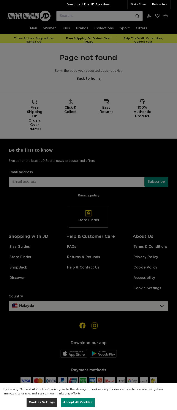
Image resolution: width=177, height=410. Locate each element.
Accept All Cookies (77, 402)
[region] (88, 396)
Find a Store (138, 4)
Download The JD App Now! (88, 4)
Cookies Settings (42, 402)
